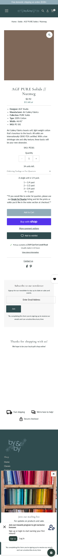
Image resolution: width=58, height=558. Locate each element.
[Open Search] (43, 11)
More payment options (29, 228)
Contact (7, 470)
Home (14, 21)
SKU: (26, 148)
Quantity (29, 153)
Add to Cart (29, 212)
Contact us (28, 261)
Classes (7, 466)
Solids (20, 21)
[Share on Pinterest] (31, 267)
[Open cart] (52, 11)
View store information (30, 252)
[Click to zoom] (49, 35)
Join (13, 309)
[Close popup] (53, 473)
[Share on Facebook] (27, 267)
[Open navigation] (6, 10)
